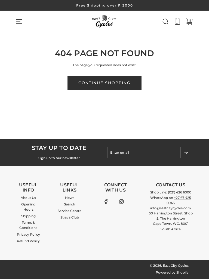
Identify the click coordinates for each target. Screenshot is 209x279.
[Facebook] (106, 202)
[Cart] (189, 22)
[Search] (165, 22)
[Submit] (187, 152)
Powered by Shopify (172, 272)
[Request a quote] (177, 22)
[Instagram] (121, 202)
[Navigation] (19, 21)
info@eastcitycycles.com (170, 208)
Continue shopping (104, 82)
